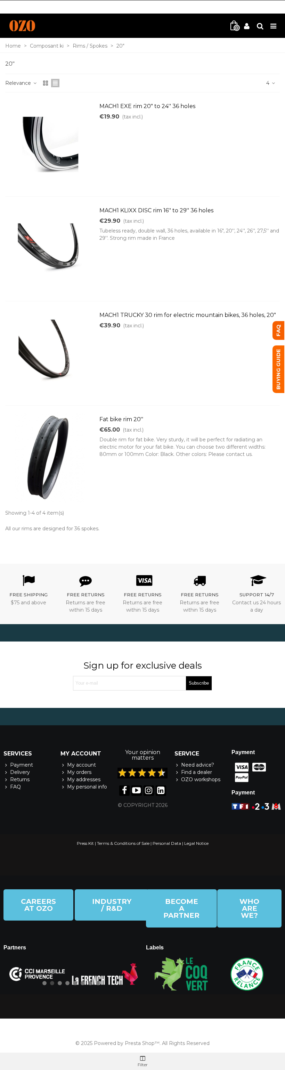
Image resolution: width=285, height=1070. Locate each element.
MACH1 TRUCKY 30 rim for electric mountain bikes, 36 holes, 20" (187, 315)
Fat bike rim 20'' (121, 419)
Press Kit (85, 843)
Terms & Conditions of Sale (123, 843)
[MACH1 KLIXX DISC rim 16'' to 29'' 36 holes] (50, 249)
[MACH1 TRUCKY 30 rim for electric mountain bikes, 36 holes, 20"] (50, 353)
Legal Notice (196, 843)
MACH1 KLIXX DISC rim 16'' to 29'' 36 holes (156, 210)
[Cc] (240, 767)
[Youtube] (136, 790)
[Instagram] (149, 790)
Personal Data (167, 843)
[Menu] (273, 25)
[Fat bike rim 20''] (50, 458)
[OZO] (22, 26)
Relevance (18, 83)
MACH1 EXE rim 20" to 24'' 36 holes (147, 106)
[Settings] (260, 25)
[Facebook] (124, 790)
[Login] (246, 25)
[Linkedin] (161, 790)
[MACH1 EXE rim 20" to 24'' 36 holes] (50, 144)
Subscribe (199, 683)
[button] (38, 905)
